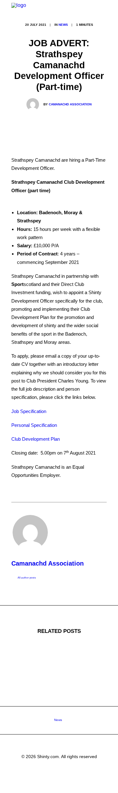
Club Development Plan (35, 439)
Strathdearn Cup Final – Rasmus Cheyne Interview (59, 720)
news (63, 24)
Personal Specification (34, 425)
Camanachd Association (70, 104)
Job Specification (28, 411)
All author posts (27, 577)
